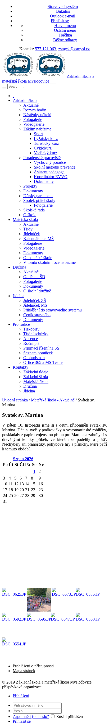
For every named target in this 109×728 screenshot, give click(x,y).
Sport (38, 134)
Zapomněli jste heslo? (31, 716)
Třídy (28, 229)
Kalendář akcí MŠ (38, 238)
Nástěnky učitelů (37, 114)
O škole (29, 214)
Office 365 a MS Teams (43, 362)
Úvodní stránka (15, 400)
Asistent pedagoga (49, 172)
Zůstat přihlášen (69, 716)
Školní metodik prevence (54, 167)
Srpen (23, 458)
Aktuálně (31, 105)
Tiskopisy (31, 329)
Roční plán (32, 343)
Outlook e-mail (62, 16)
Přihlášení (21, 696)
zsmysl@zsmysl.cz (74, 49)
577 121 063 (45, 49)
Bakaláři (62, 11)
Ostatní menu (65, 30)
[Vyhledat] (4, 87)
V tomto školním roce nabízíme (49, 262)
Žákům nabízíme (37, 129)
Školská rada (34, 210)
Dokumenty (44, 181)
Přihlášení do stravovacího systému (52, 310)
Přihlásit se (60, 21)
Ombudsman (34, 357)
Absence (30, 338)
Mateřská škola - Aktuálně (53, 400)
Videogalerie (33, 124)
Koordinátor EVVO (50, 176)
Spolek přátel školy (39, 200)
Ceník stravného (37, 315)
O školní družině (37, 291)
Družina (19, 267)
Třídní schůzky (35, 334)
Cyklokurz (43, 148)
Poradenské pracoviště (42, 157)
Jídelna (18, 295)
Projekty (30, 186)
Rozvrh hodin (34, 110)
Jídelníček (31, 234)
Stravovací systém (63, 6)
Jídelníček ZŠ (34, 300)
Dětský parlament (38, 195)
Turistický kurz (46, 143)
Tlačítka (65, 35)
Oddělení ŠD (34, 276)
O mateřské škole (37, 257)
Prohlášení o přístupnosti (33, 666)
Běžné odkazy (65, 40)
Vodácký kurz (45, 153)
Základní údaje (35, 372)
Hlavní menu (65, 25)
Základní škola (25, 100)
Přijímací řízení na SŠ (41, 348)
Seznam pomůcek (38, 353)
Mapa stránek (24, 670)
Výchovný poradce (50, 162)
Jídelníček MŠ (35, 305)
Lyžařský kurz (46, 138)
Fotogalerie (32, 119)
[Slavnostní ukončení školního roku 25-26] (14, 600)
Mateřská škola (25, 219)
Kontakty (20, 367)
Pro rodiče (21, 324)
